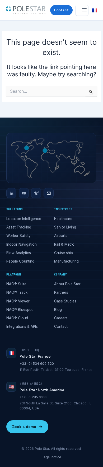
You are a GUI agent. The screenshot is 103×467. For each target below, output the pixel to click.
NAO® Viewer (18, 301)
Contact (61, 10)
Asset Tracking (18, 227)
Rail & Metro (64, 244)
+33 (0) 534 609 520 (37, 363)
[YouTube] (24, 193)
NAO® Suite (16, 284)
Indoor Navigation (21, 244)
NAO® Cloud (17, 318)
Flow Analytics (18, 253)
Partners (61, 292)
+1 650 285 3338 (34, 397)
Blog (58, 309)
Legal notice (51, 457)
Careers (61, 318)
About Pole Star (67, 284)
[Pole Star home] (25, 10)
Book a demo (24, 426)
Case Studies (65, 301)
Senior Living (65, 227)
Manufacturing (66, 261)
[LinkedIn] (11, 193)
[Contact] (49, 193)
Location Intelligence (23, 219)
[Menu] (81, 10)
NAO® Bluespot (19, 309)
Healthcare (63, 219)
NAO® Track (16, 292)
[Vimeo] (36, 193)
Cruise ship (63, 253)
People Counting (20, 261)
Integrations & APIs (22, 326)
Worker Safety (18, 236)
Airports (60, 236)
